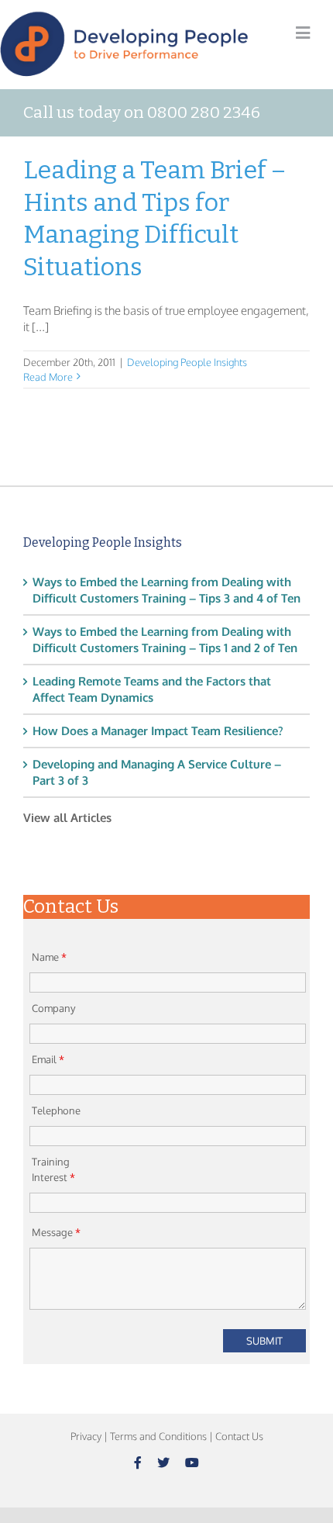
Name (49, 957)
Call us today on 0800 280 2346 (141, 112)
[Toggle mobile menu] (303, 33)
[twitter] (163, 1462)
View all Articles (67, 817)
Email (48, 1059)
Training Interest (53, 1169)
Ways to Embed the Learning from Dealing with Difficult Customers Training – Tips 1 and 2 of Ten (165, 639)
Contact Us (239, 1436)
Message (56, 1232)
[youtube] (192, 1462)
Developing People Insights (187, 362)
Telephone (56, 1110)
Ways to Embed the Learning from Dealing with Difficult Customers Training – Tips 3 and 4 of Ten (166, 590)
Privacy (85, 1436)
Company (53, 1008)
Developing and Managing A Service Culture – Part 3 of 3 (157, 772)
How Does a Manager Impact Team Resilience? (158, 731)
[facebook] (138, 1462)
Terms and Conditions (158, 1436)
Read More (48, 377)
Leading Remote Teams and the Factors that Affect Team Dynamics (152, 689)
